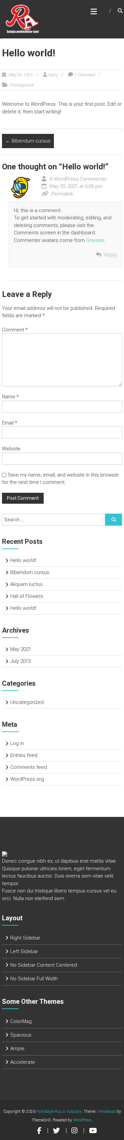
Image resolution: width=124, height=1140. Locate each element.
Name (10, 397)
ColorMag (21, 1021)
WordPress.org (27, 779)
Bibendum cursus (28, 141)
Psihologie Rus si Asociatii (59, 1111)
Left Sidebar (24, 951)
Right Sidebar (25, 938)
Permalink (62, 194)
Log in (17, 743)
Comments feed (28, 767)
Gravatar (95, 240)
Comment (15, 330)
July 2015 (20, 661)
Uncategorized (21, 85)
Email (9, 423)
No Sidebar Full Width (34, 979)
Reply (110, 255)
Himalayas (106, 1111)
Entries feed (23, 755)
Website (11, 449)
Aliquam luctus (26, 584)
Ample (17, 1049)
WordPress (82, 1120)
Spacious (20, 1035)
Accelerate (22, 1062)
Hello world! (23, 560)
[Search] (113, 520)
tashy (53, 75)
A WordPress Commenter (78, 179)
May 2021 (20, 649)
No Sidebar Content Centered (43, 965)
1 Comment (85, 75)
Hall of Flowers (26, 596)
